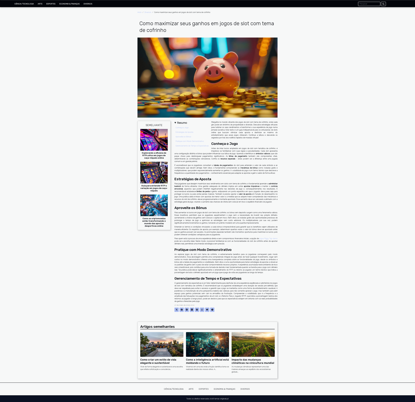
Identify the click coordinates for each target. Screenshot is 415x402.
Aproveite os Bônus (183, 137)
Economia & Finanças (69, 4)
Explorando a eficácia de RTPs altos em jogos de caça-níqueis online (154, 155)
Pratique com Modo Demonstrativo (190, 141)
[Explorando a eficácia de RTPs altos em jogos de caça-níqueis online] (154, 140)
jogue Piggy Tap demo (268, 238)
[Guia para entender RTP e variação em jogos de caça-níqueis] (154, 172)
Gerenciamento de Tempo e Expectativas (192, 146)
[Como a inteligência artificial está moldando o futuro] (207, 344)
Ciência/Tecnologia (24, 4)
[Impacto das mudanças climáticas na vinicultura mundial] (253, 344)
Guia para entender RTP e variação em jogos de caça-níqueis (154, 188)
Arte (40, 4)
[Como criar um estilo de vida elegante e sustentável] (161, 344)
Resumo (182, 122)
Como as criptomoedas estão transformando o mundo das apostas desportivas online (154, 222)
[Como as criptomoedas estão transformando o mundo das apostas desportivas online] (154, 205)
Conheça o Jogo (182, 128)
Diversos (88, 4)
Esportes (50, 4)
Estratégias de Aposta (184, 132)
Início (139, 12)
